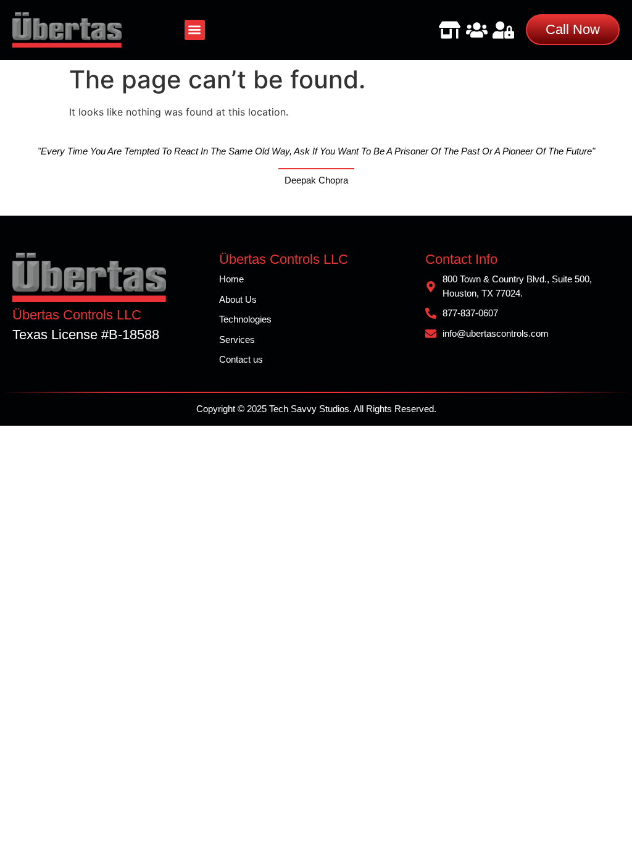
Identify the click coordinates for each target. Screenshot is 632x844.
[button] (195, 30)
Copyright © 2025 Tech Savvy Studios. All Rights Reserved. (316, 408)
